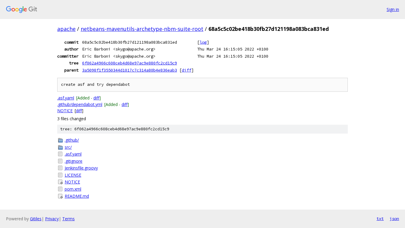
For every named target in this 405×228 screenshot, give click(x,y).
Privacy (52, 218)
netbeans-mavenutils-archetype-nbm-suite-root (142, 28)
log (203, 42)
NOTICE (65, 110)
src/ (68, 147)
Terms (68, 218)
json (394, 218)
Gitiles (36, 218)
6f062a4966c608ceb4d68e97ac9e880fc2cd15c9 (129, 63)
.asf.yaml (65, 98)
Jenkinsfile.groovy (81, 168)
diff (186, 70)
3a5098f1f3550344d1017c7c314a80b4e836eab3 (129, 70)
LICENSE (73, 175)
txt (380, 218)
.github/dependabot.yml (79, 104)
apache (66, 28)
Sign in (393, 9)
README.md (77, 196)
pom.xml (73, 189)
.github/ (72, 140)
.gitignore (73, 161)
